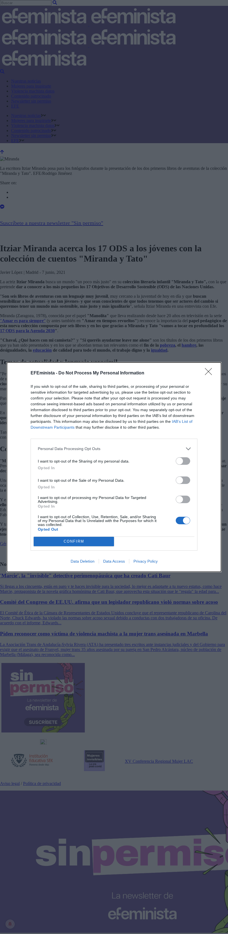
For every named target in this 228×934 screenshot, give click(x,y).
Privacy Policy (145, 561)
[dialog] (114, 467)
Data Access (114, 561)
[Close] (210, 373)
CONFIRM (74, 541)
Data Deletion (83, 561)
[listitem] (114, 449)
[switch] (183, 461)
